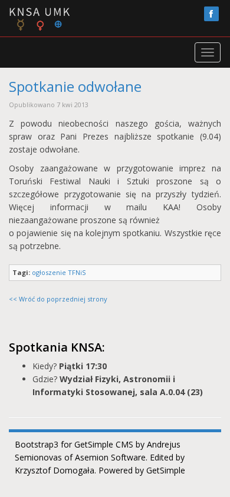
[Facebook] (211, 13)
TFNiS (77, 272)
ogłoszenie (49, 272)
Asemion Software (110, 457)
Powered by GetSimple (141, 470)
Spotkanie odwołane (75, 86)
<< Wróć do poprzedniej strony (58, 298)
